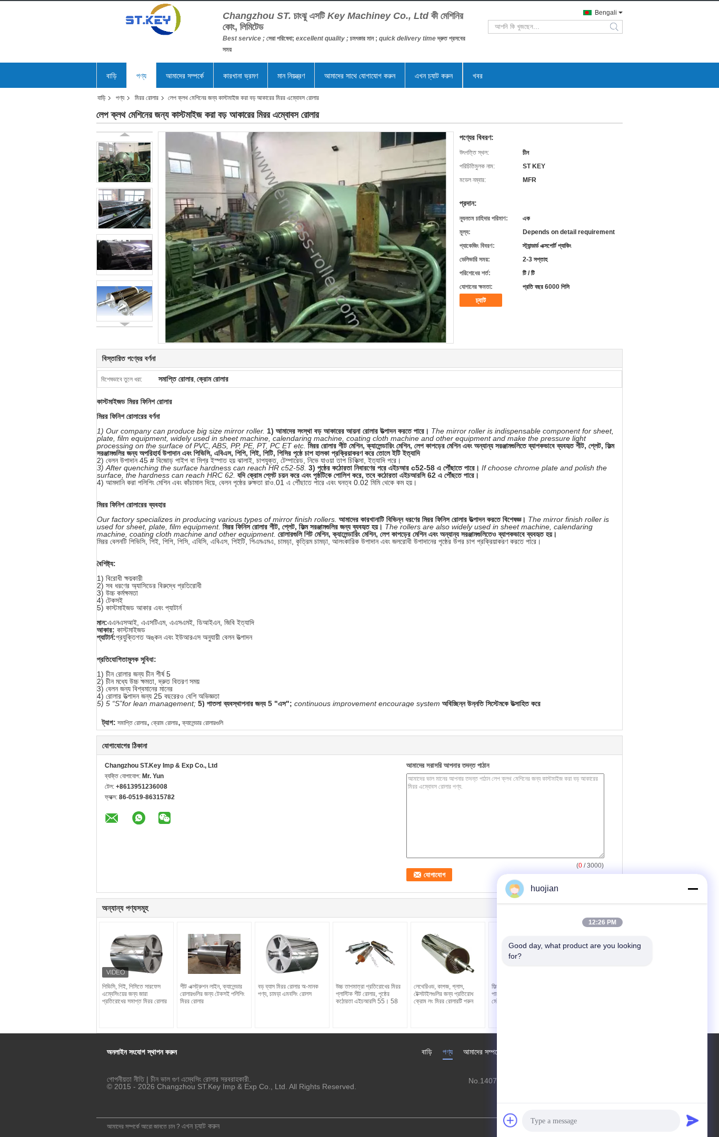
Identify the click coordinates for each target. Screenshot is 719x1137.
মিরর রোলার (146, 98)
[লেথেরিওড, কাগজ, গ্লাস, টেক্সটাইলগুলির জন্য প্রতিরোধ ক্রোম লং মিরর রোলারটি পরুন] (448, 954)
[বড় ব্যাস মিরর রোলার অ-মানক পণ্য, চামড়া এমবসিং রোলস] (292, 954)
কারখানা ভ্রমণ (240, 76)
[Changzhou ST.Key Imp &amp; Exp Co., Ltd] (154, 19)
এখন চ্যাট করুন (434, 76)
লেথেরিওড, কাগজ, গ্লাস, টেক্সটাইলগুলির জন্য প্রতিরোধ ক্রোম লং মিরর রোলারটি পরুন (443, 994)
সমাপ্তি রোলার (132, 723)
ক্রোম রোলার (164, 723)
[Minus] (692, 888)
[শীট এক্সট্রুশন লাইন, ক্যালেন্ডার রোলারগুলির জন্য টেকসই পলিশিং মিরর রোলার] (214, 954)
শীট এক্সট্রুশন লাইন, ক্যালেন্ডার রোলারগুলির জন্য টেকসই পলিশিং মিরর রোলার (212, 994)
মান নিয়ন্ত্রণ (291, 76)
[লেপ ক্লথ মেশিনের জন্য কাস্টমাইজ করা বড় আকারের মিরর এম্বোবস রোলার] (124, 162)
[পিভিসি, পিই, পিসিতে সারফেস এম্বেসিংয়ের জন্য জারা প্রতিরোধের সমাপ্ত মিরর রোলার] (136, 954)
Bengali (606, 12)
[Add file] (510, 1120)
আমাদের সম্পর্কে (185, 76)
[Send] (692, 1120)
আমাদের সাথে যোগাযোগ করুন (359, 76)
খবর (478, 76)
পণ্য (141, 76)
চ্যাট (481, 300)
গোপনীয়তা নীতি (125, 1079)
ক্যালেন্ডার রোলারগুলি (202, 723)
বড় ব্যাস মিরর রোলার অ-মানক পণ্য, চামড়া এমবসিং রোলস (288, 990)
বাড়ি (111, 76)
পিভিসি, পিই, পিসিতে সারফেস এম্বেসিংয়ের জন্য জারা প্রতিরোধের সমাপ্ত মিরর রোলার (134, 994)
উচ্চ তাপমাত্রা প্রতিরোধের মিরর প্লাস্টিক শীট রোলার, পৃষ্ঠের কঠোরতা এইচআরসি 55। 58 (368, 994)
